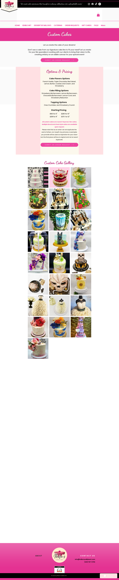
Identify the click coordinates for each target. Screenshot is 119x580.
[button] (98, 15)
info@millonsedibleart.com (85, 559)
